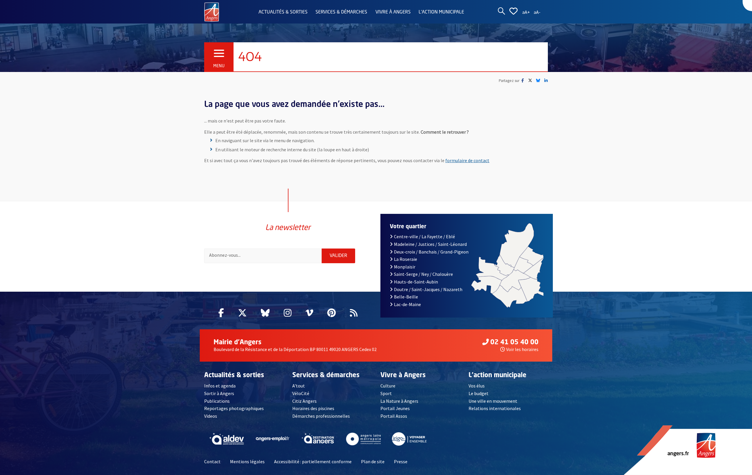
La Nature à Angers (399, 401)
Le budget (479, 393)
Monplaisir (404, 267)
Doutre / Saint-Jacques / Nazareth (428, 289)
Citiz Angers (304, 401)
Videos (210, 416)
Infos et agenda (220, 386)
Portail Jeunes (395, 408)
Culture (387, 386)
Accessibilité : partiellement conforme (313, 461)
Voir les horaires (522, 349)
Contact (212, 461)
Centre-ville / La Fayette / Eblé (424, 236)
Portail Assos (393, 416)
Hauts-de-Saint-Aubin (416, 282)
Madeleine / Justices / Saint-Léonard (430, 244)
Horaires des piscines (313, 408)
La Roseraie (405, 259)
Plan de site (373, 461)
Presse (400, 461)
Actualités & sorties (283, 12)
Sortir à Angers (219, 393)
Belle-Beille (406, 297)
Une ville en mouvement (493, 401)
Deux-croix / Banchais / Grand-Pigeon (431, 252)
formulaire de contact (467, 160)
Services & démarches (341, 12)
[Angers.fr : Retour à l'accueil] (211, 11)
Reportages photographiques (234, 408)
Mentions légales (247, 461)
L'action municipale (441, 12)
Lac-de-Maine (407, 304)
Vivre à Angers (393, 12)
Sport (386, 393)
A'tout (298, 386)
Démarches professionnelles (321, 416)
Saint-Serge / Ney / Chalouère (423, 274)
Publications (217, 401)
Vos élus (477, 386)
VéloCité (300, 393)
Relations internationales (495, 408)
